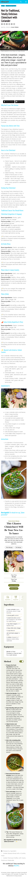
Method (23, 599)
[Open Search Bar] (20, 2)
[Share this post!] (2, 24)
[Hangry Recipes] (5, 2)
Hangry (3, 5)
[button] (21, 609)
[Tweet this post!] (4, 24)
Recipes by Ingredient (11, 5)
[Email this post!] (14, 24)
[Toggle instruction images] (21, 661)
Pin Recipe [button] (18, 547)
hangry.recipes (18, 875)
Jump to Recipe (9, 101)
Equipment (15, 599)
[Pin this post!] (9, 24)
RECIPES (16, 866)
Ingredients (7, 599)
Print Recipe (20, 101)
